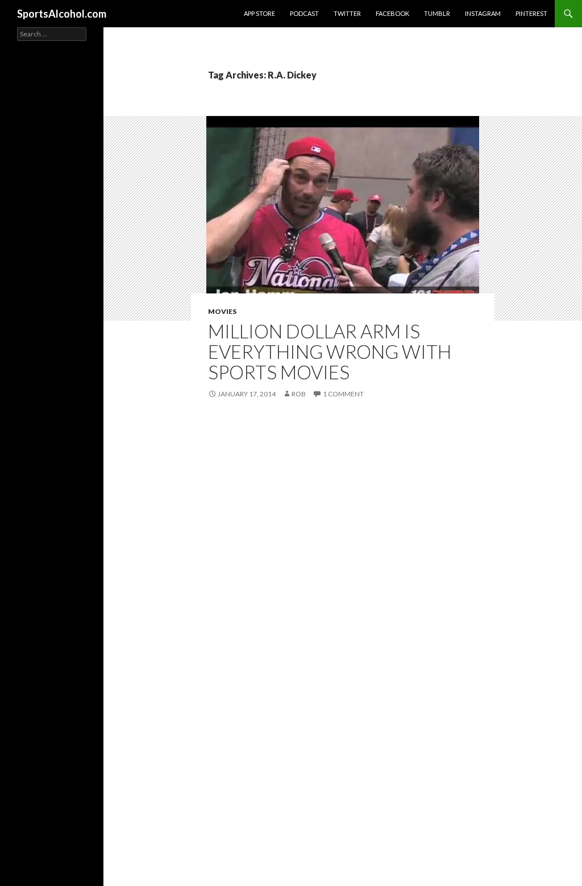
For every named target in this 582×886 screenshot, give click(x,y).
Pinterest (531, 13)
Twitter (347, 13)
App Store (259, 13)
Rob (299, 394)
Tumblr (437, 13)
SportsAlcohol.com (61, 13)
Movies (222, 311)
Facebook (392, 13)
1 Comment (343, 394)
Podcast (304, 13)
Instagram (483, 13)
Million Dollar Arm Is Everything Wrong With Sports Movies (329, 351)
